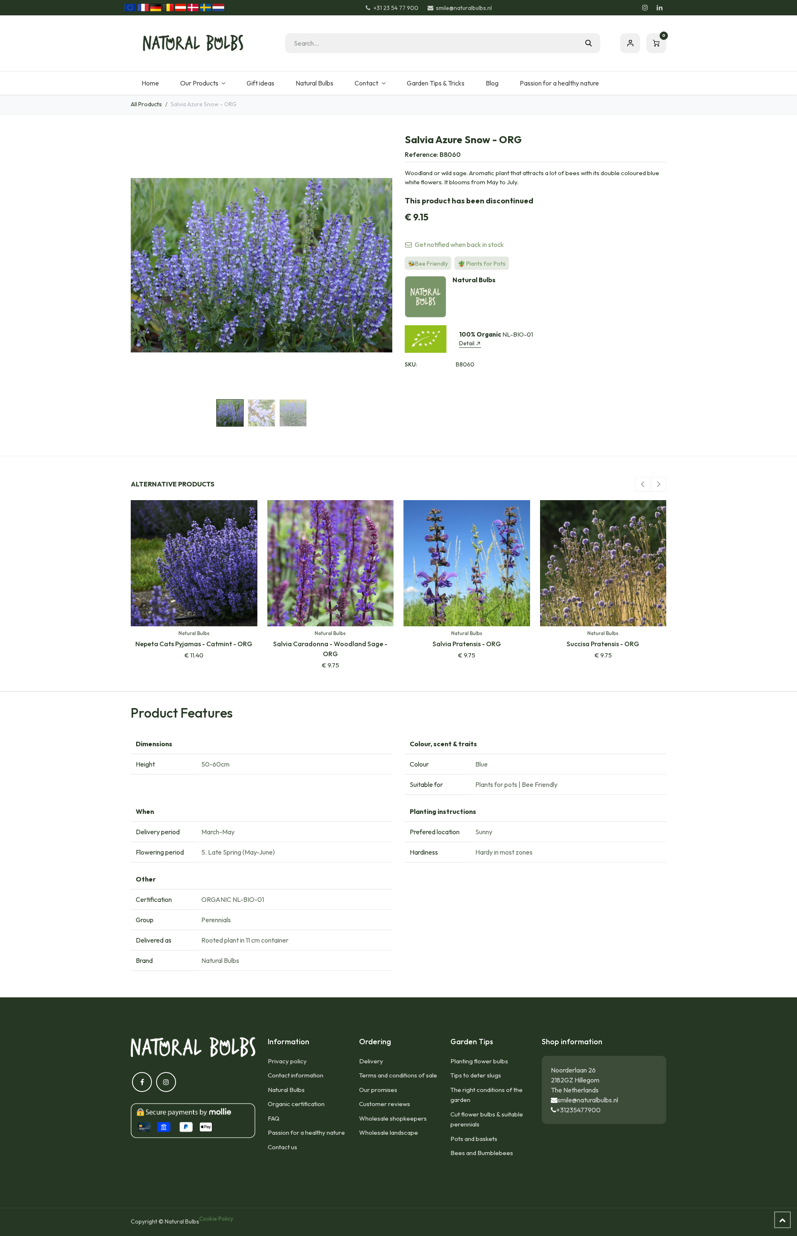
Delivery (371, 1061)
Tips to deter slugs (475, 1075)
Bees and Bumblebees (481, 1153)
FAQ (273, 1118)
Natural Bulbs (286, 1090)
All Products (146, 104)
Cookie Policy (216, 1218)
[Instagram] (645, 7)
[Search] (588, 43)
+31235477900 (578, 1110)
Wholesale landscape (388, 1132)
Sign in (630, 43)
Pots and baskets (473, 1139)
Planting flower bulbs (479, 1061)
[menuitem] (150, 83)
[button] (144, 265)
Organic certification (296, 1104)
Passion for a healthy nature (306, 1132)
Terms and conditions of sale (398, 1075)
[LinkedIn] (659, 7)
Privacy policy (287, 1061)
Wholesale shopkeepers (393, 1118)
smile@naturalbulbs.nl (587, 1100)
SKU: (411, 364)
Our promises (378, 1090)
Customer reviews (384, 1104)
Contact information (295, 1075)
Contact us (282, 1147)
